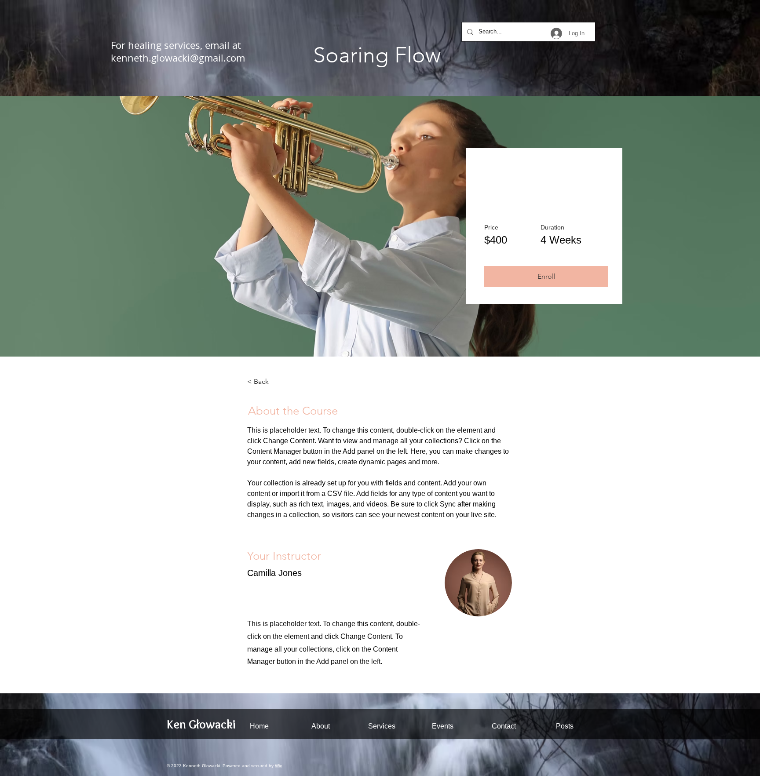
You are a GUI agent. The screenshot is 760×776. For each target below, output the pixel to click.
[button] (546, 276)
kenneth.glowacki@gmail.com (178, 57)
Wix (278, 765)
